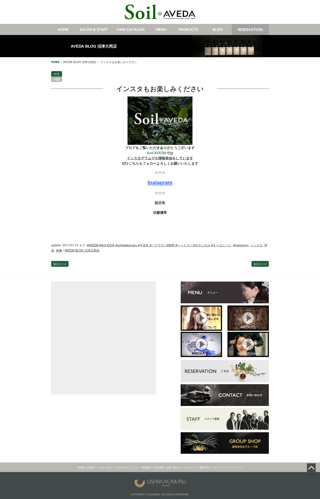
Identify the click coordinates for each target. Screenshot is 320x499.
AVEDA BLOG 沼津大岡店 (94, 46)
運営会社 (204, 467)
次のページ (260, 264)
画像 (59, 250)
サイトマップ (235, 467)
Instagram (160, 182)
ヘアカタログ (120, 467)
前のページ (59, 264)
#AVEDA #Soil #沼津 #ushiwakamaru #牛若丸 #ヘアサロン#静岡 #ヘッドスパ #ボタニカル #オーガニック (159, 245)
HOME (81, 467)
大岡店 (90, 467)
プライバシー (219, 467)
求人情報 (159, 467)
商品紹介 (147, 467)
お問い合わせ (173, 467)
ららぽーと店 (104, 467)
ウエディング (190, 467)
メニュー (135, 467)
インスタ (256, 245)
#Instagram (241, 245)
